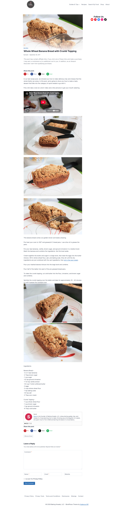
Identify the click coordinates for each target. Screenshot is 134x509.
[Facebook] (29, 423)
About (108, 4)
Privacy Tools (39, 496)
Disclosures (65, 496)
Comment (28, 452)
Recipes (84, 4)
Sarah (26, 54)
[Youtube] (25, 423)
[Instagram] (31, 423)
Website (67, 474)
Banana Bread (28, 436)
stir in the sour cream (71, 260)
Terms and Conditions (53, 496)
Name (26, 474)
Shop (102, 4)
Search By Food (93, 4)
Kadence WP (84, 504)
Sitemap (73, 496)
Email (47, 474)
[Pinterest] (27, 423)
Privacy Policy (37, 479)
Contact (80, 496)
